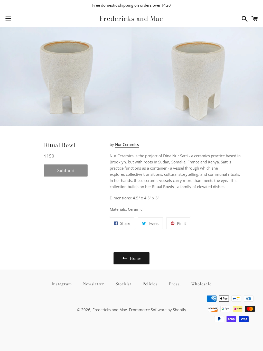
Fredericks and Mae (131, 18)
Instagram (62, 284)
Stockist (123, 284)
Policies (150, 284)
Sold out (65, 170)
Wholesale (201, 284)
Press (174, 284)
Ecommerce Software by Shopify (157, 309)
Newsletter (93, 284)
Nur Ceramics (127, 144)
